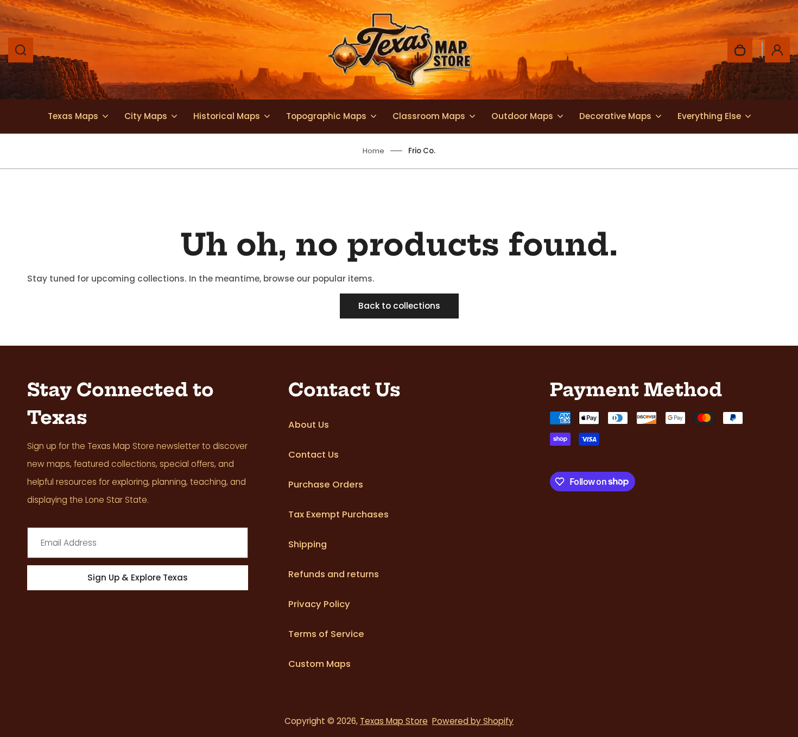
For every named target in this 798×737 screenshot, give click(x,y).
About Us (308, 425)
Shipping (307, 544)
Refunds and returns (333, 574)
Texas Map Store (394, 721)
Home (373, 151)
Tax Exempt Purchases (338, 514)
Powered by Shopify (473, 721)
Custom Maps (319, 664)
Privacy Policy (319, 604)
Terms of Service (326, 634)
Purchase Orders (325, 484)
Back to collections (399, 305)
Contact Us (313, 454)
